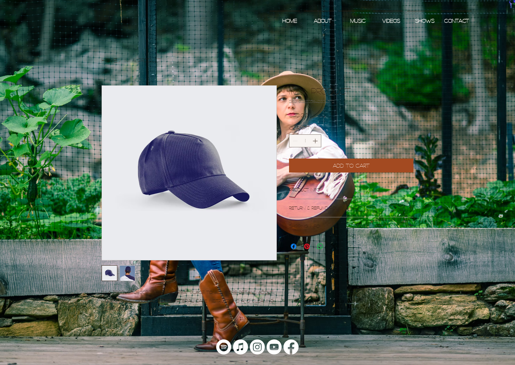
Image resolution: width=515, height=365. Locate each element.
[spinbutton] (305, 141)
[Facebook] (290, 347)
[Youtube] (274, 347)
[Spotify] (223, 347)
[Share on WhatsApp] (320, 246)
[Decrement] (294, 141)
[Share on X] (333, 246)
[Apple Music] (240, 347)
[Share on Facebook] (293, 246)
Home (109, 60)
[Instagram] (257, 347)
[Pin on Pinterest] (307, 246)
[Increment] (315, 141)
